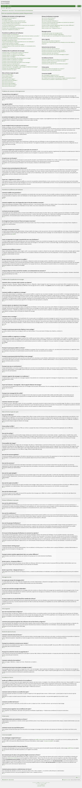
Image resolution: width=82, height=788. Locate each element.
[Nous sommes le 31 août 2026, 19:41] (79, 10)
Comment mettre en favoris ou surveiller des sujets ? (54, 60)
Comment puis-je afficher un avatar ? (10, 43)
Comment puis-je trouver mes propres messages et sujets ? (55, 54)
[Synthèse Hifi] (5, 2)
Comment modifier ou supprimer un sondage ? (12, 59)
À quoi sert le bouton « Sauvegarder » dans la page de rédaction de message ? (20, 66)
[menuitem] (76, 6)
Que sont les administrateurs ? (49, 18)
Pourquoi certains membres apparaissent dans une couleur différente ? (58, 25)
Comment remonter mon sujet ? (9, 69)
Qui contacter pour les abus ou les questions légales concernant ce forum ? (59, 78)
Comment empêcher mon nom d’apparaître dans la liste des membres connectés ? (20, 36)
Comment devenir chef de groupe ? (50, 23)
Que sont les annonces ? (7, 81)
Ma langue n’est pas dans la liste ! (9, 40)
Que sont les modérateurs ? (48, 19)
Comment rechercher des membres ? (50, 53)
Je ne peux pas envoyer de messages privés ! (52, 33)
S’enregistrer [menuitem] (80, 6)
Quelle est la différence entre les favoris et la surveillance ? (55, 59)
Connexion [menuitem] (78, 6)
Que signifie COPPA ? (7, 19)
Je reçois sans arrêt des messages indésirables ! (53, 34)
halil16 (45, 783)
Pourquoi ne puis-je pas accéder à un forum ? (12, 61)
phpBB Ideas (70, 748)
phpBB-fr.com (43, 784)
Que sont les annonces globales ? (9, 80)
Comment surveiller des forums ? (49, 62)
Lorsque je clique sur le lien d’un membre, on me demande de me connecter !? (18, 46)
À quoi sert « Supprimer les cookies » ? (11, 29)
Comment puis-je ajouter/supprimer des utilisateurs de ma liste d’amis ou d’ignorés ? (58, 43)
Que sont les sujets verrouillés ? (9, 84)
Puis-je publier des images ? (8, 79)
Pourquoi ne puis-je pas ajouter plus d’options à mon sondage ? (16, 58)
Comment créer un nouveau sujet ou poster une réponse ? (15, 52)
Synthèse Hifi (4, 6)
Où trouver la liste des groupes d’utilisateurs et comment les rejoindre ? (58, 22)
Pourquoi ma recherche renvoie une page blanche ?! (54, 51)
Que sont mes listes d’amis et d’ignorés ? (51, 41)
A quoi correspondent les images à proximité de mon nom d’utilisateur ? (18, 41)
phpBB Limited (38, 739)
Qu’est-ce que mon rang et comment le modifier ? (13, 44)
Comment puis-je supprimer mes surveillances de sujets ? (55, 63)
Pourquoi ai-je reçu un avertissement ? (11, 64)
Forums (10, 6)
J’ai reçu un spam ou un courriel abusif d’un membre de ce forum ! (57, 36)
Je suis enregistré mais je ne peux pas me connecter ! (14, 22)
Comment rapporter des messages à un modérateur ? (14, 65)
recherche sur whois (12, 758)
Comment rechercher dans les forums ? (51, 48)
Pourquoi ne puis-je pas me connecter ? (11, 23)
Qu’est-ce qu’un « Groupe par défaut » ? (51, 26)
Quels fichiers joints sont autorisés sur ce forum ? (53, 68)
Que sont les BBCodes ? (7, 74)
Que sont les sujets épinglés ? (9, 83)
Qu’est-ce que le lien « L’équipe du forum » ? (52, 28)
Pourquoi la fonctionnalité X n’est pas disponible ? (53, 76)
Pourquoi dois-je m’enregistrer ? (9, 18)
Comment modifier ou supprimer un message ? (12, 53)
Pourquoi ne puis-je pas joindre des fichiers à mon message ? (16, 62)
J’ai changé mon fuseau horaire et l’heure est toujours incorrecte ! (17, 38)
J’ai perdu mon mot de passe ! (9, 26)
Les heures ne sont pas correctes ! (10, 37)
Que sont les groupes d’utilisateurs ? (50, 21)
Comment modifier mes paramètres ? (10, 34)
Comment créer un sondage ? (9, 56)
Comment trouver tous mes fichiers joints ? (51, 70)
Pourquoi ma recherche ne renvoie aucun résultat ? (53, 50)
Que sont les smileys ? (7, 77)
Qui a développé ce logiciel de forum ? (50, 75)
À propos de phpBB (48, 741)
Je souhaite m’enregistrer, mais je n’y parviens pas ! (13, 21)
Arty (39, 783)
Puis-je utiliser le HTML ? (8, 76)
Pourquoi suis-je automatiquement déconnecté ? (13, 28)
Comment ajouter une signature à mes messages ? (13, 55)
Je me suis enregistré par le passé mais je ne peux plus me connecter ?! (18, 25)
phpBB (13, 234)
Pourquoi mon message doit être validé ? (11, 68)
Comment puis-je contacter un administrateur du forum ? (55, 79)
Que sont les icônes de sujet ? (9, 86)
